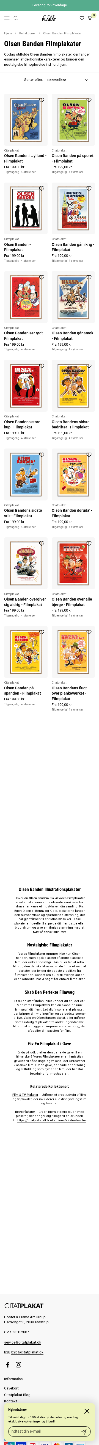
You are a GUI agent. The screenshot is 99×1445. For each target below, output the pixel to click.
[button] (15, 18)
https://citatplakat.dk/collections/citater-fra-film (51, 1120)
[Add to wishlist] (41, 100)
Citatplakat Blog (17, 1395)
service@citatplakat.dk (22, 1342)
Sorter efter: (33, 80)
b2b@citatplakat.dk (27, 1352)
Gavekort (11, 1388)
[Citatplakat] (48, 18)
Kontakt (10, 1401)
